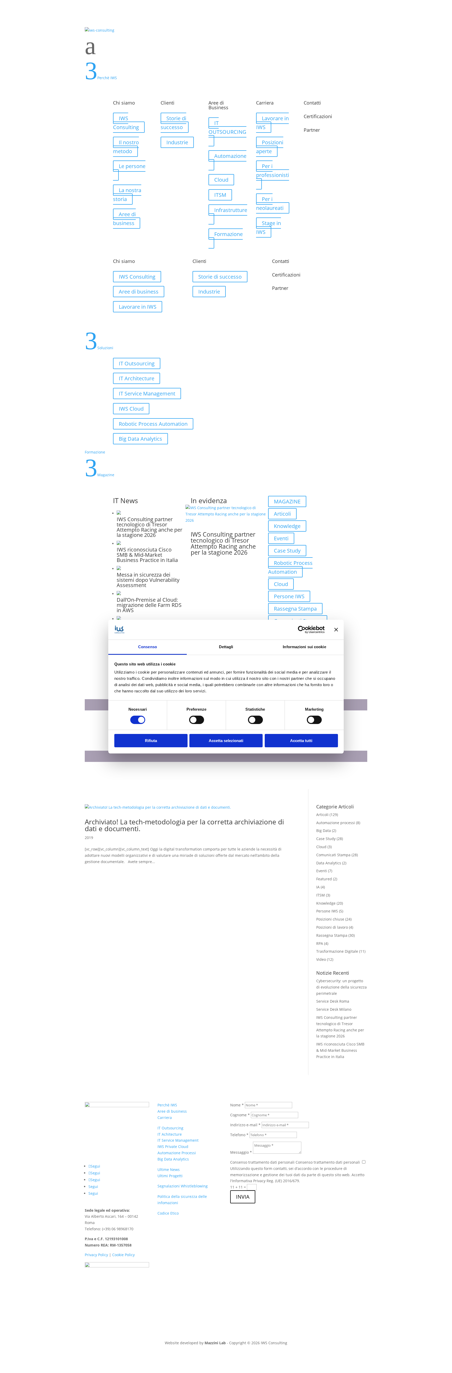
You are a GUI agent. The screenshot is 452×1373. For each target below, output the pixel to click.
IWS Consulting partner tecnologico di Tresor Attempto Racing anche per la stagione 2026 (223, 543)
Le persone (132, 166)
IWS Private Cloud (172, 1146)
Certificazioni (318, 116)
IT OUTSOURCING (227, 127)
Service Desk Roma (332, 1001)
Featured (324, 878)
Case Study (287, 550)
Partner (312, 130)
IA (318, 886)
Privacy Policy (96, 1254)
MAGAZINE (287, 501)
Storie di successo (173, 123)
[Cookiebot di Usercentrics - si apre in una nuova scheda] (302, 630)
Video (321, 959)
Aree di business (124, 219)
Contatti (312, 103)
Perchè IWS (167, 1104)
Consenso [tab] (147, 647)
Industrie (177, 142)
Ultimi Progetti (170, 1175)
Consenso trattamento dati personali (262, 1162)
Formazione (228, 234)
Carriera (164, 1117)
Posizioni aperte (269, 147)
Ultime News (168, 1169)
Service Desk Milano (333, 1009)
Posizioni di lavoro (332, 927)
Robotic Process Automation (153, 423)
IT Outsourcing (137, 363)
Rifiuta (151, 740)
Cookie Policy (123, 1254)
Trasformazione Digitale (337, 951)
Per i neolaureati (270, 203)
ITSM (220, 194)
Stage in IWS (268, 227)
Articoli (282, 513)
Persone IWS (289, 596)
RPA (319, 943)
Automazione (230, 155)
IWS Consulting (126, 123)
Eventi (281, 538)
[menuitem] (226, 45)
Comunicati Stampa (333, 854)
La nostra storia (127, 195)
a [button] (90, 45)
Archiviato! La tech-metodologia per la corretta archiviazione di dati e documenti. (184, 825)
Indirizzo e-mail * (245, 1124)
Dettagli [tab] (226, 647)
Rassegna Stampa (295, 608)
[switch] (196, 720)
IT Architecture (136, 378)
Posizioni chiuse (330, 919)
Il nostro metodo (126, 147)
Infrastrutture (230, 210)
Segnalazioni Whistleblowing (182, 1186)
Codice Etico (168, 1213)
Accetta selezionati (226, 740)
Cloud (221, 179)
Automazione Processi (176, 1152)
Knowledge (287, 526)
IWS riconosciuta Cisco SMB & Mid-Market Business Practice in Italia (340, 1050)
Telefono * (239, 1134)
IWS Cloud (131, 408)
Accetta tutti (301, 740)
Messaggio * (241, 1152)
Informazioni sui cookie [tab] (304, 647)
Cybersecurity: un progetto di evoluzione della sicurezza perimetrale (341, 987)
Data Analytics (328, 862)
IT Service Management (147, 393)
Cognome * (240, 1114)
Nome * (237, 1104)
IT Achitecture (169, 1134)
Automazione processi (335, 822)
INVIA (243, 1196)
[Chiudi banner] (336, 629)
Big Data (323, 830)
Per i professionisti (272, 171)
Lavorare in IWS (272, 123)
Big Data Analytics (140, 438)
